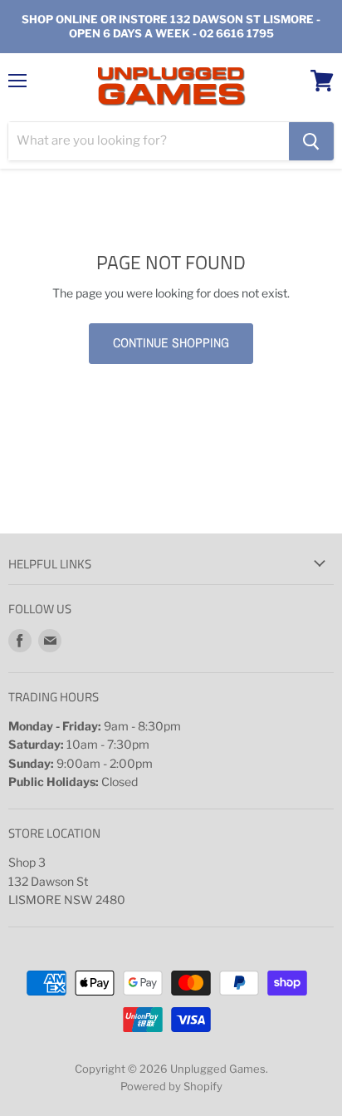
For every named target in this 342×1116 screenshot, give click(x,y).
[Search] (311, 141)
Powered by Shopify (171, 1086)
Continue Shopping (171, 343)
